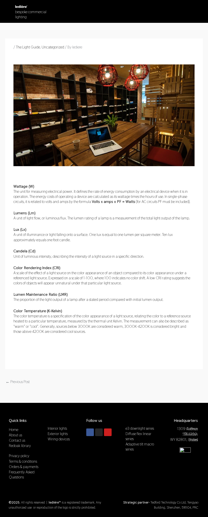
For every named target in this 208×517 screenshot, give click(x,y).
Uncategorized (53, 47)
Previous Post (18, 381)
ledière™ (55, 420)
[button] (186, 10)
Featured (133, 420)
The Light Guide (28, 47)
